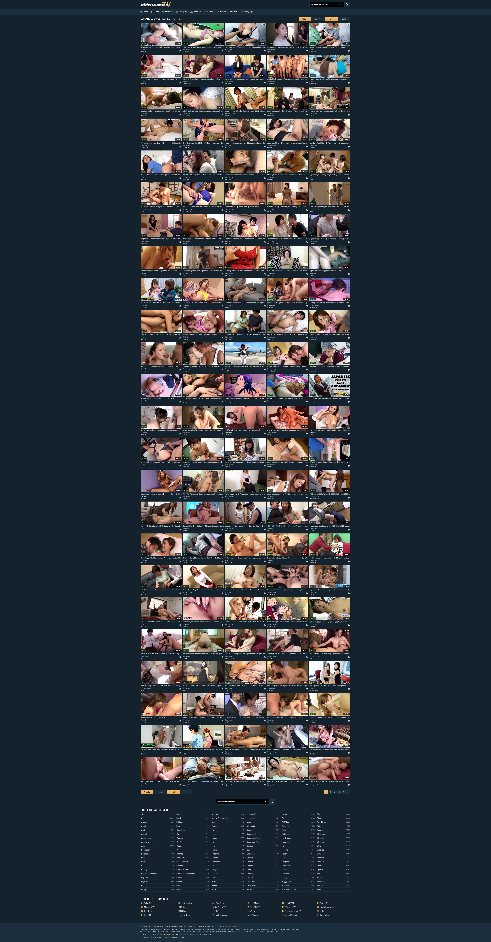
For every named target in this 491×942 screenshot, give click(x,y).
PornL (311, 435)
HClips (269, 435)
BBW (143, 862)
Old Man (285, 822)
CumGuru (148, 911)
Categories (182, 11)
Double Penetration (220, 818)
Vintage (320, 874)
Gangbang (216, 862)
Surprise (320, 850)
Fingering (215, 854)
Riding (284, 877)
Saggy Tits (286, 881)
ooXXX (227, 307)
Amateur (145, 826)
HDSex (227, 52)
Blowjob (144, 889)
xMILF (269, 211)
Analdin (185, 243)
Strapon (320, 842)
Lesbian (250, 862)
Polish (284, 854)
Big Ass (144, 877)
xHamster (144, 52)
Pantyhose (286, 838)
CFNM (179, 842)
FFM (213, 846)
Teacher (320, 858)
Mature (250, 877)
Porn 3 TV (324, 903)
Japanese (251, 830)
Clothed (179, 854)
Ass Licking (146, 838)
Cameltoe (180, 830)
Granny (214, 874)
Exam (214, 834)
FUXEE (217, 911)
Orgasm (285, 826)
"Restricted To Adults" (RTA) (168, 934)
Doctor (179, 889)
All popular (167, 11)
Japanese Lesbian (254, 834)
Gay (213, 866)
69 (142, 818)
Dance (179, 881)
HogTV (311, 116)
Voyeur (320, 877)
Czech (179, 877)
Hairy (214, 881)
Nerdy (249, 889)
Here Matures (255, 903)
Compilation (181, 858)
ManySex (228, 116)
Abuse (181, 937)
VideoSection (145, 147)
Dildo (178, 885)
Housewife (251, 814)
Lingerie (250, 866)
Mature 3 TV (149, 907)
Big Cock (145, 881)
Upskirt (320, 870)
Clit (177, 850)
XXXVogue (186, 116)
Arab (143, 830)
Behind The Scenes (149, 874)
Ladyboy (250, 858)
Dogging (215, 814)
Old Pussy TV (220, 907)
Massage (250, 874)
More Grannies (185, 903)
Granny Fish (325, 915)
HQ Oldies (183, 907)
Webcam (321, 881)
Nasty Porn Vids (327, 907)
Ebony (214, 826)
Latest (317, 19)
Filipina (214, 850)
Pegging (285, 842)
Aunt (143, 846)
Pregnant (285, 862)
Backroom (145, 850)
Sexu (311, 211)
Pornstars (195, 11)
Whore (320, 885)
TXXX (311, 179)
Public (284, 870)
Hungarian (251, 818)
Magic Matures (291, 915)
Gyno (214, 877)
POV (284, 858)
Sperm (320, 830)
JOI (248, 850)
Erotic (214, 830)
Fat (213, 842)
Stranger (320, 838)
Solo (319, 826)
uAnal (142, 211)
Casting (179, 838)
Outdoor (285, 834)
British (179, 822)
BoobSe (270, 658)
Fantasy (215, 838)
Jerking (250, 846)
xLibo (322, 911)
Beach (144, 866)
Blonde (144, 885)
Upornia (270, 52)
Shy (318, 814)
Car (177, 834)
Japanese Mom (253, 838)
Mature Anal (252, 881)
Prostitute (286, 866)
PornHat (143, 275)
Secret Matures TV (293, 911)
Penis (284, 846)
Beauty (144, 870)
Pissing (285, 850)
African (144, 822)
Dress (214, 822)
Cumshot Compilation (185, 874)
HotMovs (186, 467)
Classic (179, 846)
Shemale (285, 885)
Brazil (178, 818)
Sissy (319, 818)
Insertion (250, 822)
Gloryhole (216, 870)
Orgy (284, 830)
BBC (143, 858)
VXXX (142, 530)
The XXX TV (255, 907)
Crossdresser (182, 862)
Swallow (320, 854)
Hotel (214, 889)
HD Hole (221, 11)
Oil (283, 818)
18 (142, 814)
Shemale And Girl (289, 889)
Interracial (251, 826)
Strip (319, 846)
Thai (319, 866)
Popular (305, 19)
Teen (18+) (321, 862)
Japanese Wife (253, 842)
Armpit (144, 834)
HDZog (311, 530)
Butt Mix (233, 11)
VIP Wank (209, 11)
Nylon (284, 814)
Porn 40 (147, 915)
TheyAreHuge (187, 403)
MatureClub (187, 84)
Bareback (145, 854)
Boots (179, 814)
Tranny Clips (247, 11)
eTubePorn (219, 903)
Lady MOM (289, 903)
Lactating (251, 854)
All (331, 19)
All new (154, 11)
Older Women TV (155, 4)
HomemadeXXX (272, 243)
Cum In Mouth (182, 870)
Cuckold (179, 866)
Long (344, 19)
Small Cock (322, 822)
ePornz (253, 911)
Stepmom (321, 834)
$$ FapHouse (314, 690)
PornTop (228, 754)
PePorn (312, 626)
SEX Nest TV (290, 907)
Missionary (251, 885)
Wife (319, 889)
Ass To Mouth (147, 842)
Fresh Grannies (221, 915)
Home (144, 11)
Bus (178, 826)
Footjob (215, 858)
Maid (249, 870)
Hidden (214, 885)
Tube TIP (148, 903)
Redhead (285, 874)
